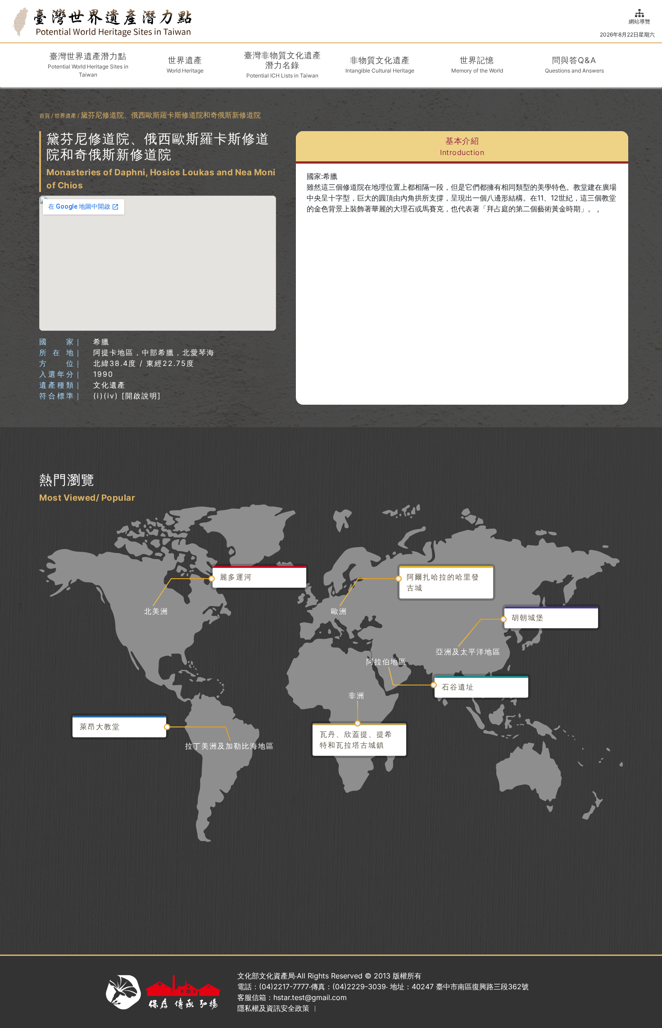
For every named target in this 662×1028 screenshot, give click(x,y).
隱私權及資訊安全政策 (273, 1008)
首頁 (44, 115)
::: (10, 21)
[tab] (462, 147)
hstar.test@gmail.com (310, 997)
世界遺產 (65, 115)
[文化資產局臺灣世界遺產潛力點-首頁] (102, 21)
